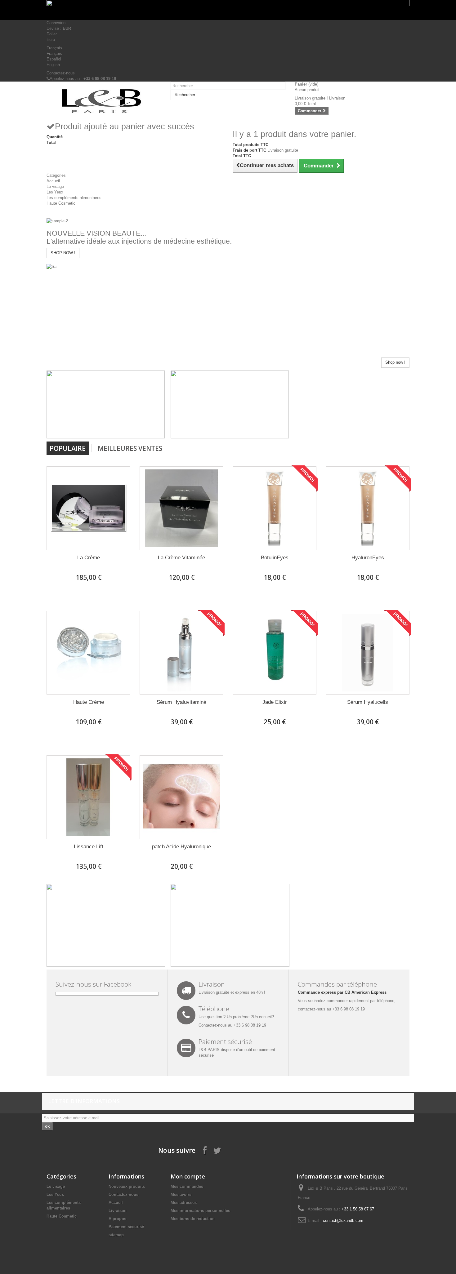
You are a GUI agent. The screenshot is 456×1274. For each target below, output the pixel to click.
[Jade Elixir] (274, 652)
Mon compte (188, 1176)
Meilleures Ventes (130, 448)
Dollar (52, 34)
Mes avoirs (181, 1194)
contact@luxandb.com (343, 1220)
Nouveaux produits (127, 1186)
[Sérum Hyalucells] (367, 652)
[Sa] (51, 266)
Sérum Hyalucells (367, 702)
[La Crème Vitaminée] (181, 508)
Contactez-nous (61, 73)
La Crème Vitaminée (181, 558)
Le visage (55, 186)
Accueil (53, 181)
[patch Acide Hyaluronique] (181, 797)
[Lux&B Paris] (104, 101)
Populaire (68, 448)
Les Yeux (55, 192)
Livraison (118, 1210)
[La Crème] (88, 508)
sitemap (116, 1234)
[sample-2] (57, 221)
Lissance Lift (88, 847)
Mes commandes (187, 1186)
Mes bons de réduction (193, 1218)
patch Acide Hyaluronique (181, 847)
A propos (117, 1218)
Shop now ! (395, 362)
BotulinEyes (274, 558)
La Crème (88, 558)
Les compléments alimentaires (74, 197)
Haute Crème (88, 702)
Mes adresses (184, 1202)
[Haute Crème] (88, 652)
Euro (51, 39)
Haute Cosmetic (61, 203)
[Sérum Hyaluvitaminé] (181, 652)
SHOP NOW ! (63, 253)
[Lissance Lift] (88, 797)
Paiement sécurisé (126, 1226)
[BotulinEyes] (274, 508)
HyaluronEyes (367, 558)
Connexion (56, 22)
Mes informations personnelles (200, 1210)
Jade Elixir (274, 702)
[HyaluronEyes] (367, 508)
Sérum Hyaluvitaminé (181, 702)
